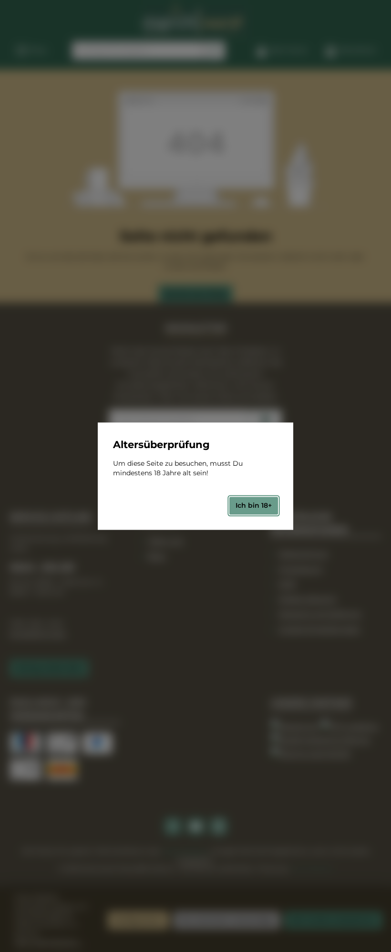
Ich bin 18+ (254, 506)
